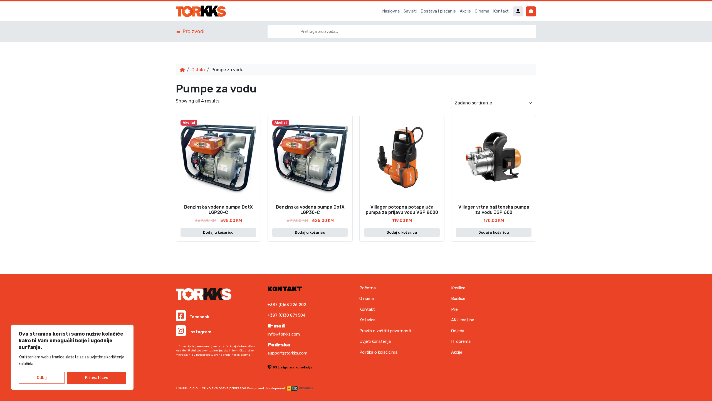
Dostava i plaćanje (438, 11)
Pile (454, 309)
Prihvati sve (96, 377)
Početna (367, 287)
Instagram (200, 331)
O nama (482, 11)
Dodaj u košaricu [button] (218, 232)
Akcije (465, 11)
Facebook (199, 316)
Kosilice (458, 287)
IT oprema (461, 341)
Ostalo (198, 69)
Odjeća (457, 330)
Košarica (367, 319)
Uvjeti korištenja (375, 341)
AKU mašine (462, 319)
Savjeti (410, 11)
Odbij (42, 377)
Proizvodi (193, 31)
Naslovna (391, 11)
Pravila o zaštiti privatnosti (385, 330)
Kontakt (501, 11)
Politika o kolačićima (378, 352)
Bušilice (458, 298)
